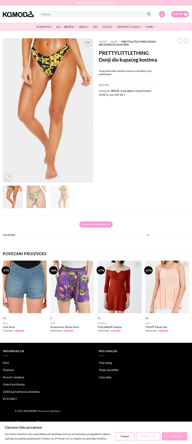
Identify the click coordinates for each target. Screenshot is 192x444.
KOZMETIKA (43, 26)
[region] (96, 433)
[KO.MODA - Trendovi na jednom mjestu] (18, 14)
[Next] (86, 110)
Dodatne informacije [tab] (96, 224)
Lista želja (105, 377)
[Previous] (9, 110)
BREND (115, 90)
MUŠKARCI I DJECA (128, 26)
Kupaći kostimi (143, 90)
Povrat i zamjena (13, 377)
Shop (114, 41)
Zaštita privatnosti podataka (21, 391)
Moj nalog (105, 362)
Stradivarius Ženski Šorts (64, 327)
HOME (149, 26)
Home (103, 41)
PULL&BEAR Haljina (110, 327)
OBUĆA (83, 26)
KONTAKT (10, 398)
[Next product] (180, 41)
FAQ (6, 362)
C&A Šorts (9, 327)
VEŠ (95, 26)
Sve (112, 94)
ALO (58, 26)
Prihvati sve (174, 436)
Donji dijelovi (127, 90)
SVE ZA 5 (120, 94)
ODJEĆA (69, 26)
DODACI (107, 26)
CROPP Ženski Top (156, 327)
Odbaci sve (148, 436)
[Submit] (149, 14)
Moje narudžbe (108, 370)
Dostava (8, 370)
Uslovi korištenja (14, 384)
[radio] (51, 318)
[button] (162, 14)
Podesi (125, 436)
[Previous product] (186, 41)
